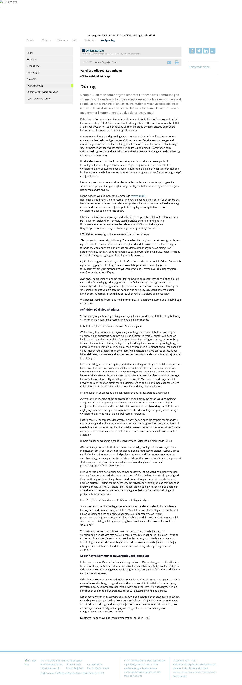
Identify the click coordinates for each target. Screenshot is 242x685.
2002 (74, 40)
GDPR (152, 35)
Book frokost (108, 35)
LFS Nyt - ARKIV (124, 35)
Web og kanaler (141, 35)
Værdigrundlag (108, 40)
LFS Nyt (44, 40)
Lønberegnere (94, 35)
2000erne (60, 40)
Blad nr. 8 (89, 40)
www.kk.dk (138, 195)
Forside (30, 40)
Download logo (180, 676)
